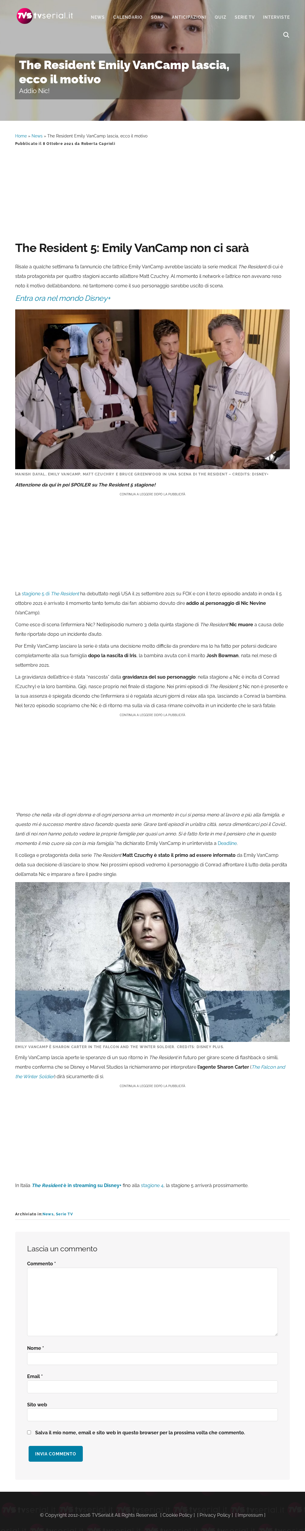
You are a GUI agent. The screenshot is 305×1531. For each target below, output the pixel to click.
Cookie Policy (177, 1515)
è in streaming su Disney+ (77, 1185)
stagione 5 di (51, 594)
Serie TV (64, 1214)
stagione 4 (152, 1185)
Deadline (227, 843)
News (37, 136)
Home (21, 136)
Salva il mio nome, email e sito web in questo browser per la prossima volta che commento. (140, 1432)
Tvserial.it (45, 16)
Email (35, 1376)
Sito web (37, 1405)
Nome (35, 1348)
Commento (41, 1264)
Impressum (250, 1515)
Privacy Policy (215, 1515)
